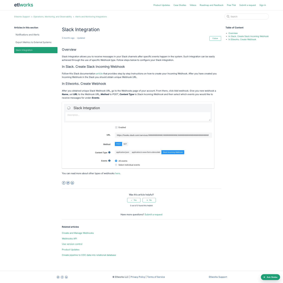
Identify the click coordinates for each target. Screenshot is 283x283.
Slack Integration (24, 50)
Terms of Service (156, 277)
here (117, 173)
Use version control (72, 244)
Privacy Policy (138, 277)
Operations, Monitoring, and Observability (52, 16)
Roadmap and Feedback (211, 5)
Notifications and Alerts (27, 34)
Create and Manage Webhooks (78, 233)
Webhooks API (69, 238)
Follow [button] (215, 38)
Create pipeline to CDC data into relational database (89, 255)
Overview (233, 33)
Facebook (64, 183)
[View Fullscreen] (138, 167)
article (99, 73)
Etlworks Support (22, 16)
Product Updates (161, 5)
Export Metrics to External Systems (33, 42)
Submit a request (247, 5)
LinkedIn (72, 183)
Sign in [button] (262, 5)
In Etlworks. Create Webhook (242, 39)
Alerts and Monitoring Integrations (91, 16)
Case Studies (179, 5)
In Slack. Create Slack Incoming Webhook (248, 36)
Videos (193, 5)
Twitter (68, 183)
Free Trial (231, 5)
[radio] (133, 200)
